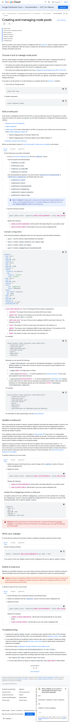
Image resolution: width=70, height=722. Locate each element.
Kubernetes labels (52, 374)
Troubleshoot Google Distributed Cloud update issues (34, 646)
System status (23, 700)
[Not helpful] (66, 13)
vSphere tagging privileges (17, 132)
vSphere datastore (10, 126)
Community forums (24, 692)
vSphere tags (9, 129)
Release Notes (23, 697)
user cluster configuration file (20, 156)
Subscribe (30, 714)
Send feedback (61, 20)
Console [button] (12, 149)
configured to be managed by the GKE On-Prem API (51, 70)
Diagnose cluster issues (55, 636)
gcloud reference (39, 413)
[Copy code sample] (66, 89)
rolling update (38, 434)
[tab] (5, 149)
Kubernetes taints (56, 379)
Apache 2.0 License (22, 679)
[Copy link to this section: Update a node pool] (22, 420)
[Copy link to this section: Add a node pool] (19, 112)
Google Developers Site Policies (45, 679)
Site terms (19, 710)
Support (21, 694)
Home (3, 13)
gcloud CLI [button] (21, 149)
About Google (5, 710)
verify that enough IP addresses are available (36, 144)
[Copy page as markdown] (9, 23)
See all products (6, 692)
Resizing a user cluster (35, 641)
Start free (63, 7)
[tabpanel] (35, 229)
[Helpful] (64, 13)
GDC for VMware (47, 7)
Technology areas (11, 13)
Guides (6, 15)
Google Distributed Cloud (12, 7)
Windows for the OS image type (14, 123)
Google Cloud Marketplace (9, 697)
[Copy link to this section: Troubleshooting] (19, 630)
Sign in (66, 2)
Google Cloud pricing (7, 694)
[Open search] (46, 2)
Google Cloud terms (29, 710)
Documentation (31, 7)
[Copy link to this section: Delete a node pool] (21, 567)
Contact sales (5, 700)
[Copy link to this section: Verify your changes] (22, 534)
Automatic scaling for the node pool (16, 141)
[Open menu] (2, 2)
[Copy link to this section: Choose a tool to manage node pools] (38, 55)
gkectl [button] (5, 149)
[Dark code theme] (63, 89)
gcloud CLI (51, 81)
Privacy (13, 710)
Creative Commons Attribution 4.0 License (48, 677)
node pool (44, 45)
